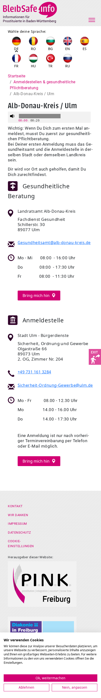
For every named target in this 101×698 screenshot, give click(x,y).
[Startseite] (33, 11)
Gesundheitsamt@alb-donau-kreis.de (54, 242)
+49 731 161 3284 (34, 372)
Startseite (16, 76)
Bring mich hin (36, 295)
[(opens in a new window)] (95, 356)
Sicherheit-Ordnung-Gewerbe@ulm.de (55, 385)
